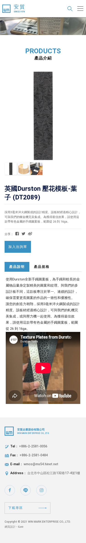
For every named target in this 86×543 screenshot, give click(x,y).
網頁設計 (10, 526)
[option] (43, 26)
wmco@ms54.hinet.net (41, 464)
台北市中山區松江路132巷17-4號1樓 (53, 473)
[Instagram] (41, 490)
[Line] (25, 490)
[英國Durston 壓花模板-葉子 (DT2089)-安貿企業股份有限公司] (23, 233)
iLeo (20, 526)
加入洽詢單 (17, 247)
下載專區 (15, 508)
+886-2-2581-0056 (33, 446)
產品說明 (17, 267)
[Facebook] (10, 490)
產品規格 (42, 267)
